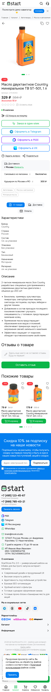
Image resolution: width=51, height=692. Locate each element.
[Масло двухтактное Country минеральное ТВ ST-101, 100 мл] (13, 393)
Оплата (27, 211)
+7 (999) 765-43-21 (13, 501)
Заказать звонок (12, 509)
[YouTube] (20, 608)
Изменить (19, 167)
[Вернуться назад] (3, 23)
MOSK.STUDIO (20, 650)
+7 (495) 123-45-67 (13, 495)
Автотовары (26, 18)
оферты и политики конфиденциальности (24, 469)
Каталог (14, 18)
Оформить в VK (27, 148)
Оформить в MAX (28, 139)
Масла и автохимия (42, 18)
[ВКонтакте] (35, 608)
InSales (43, 650)
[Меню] (3, 3)
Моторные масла (10, 195)
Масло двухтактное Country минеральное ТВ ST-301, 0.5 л (36, 413)
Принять (12, 674)
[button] (23, 74)
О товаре (18, 205)
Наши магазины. (26, 540)
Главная (4, 18)
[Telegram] (4, 608)
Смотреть (39, 11)
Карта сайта (25, 647)
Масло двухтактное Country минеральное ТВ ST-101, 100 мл (12, 413)
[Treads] (12, 608)
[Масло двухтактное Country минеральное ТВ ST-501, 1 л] (25, 45)
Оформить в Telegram (28, 131)
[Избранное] (47, 23)
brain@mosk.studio (14, 534)
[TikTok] (27, 608)
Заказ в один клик (28, 123)
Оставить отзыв (25, 365)
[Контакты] (47, 3)
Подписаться (40, 462)
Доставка (37, 205)
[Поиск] (41, 3)
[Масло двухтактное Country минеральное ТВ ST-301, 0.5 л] (38, 393)
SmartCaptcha (10, 473)
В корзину (13, 421)
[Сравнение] (42, 23)
